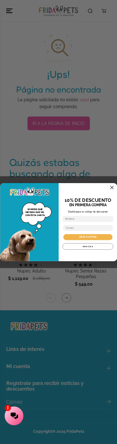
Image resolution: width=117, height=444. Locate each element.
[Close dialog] (111, 187)
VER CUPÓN (87, 237)
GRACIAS (87, 246)
